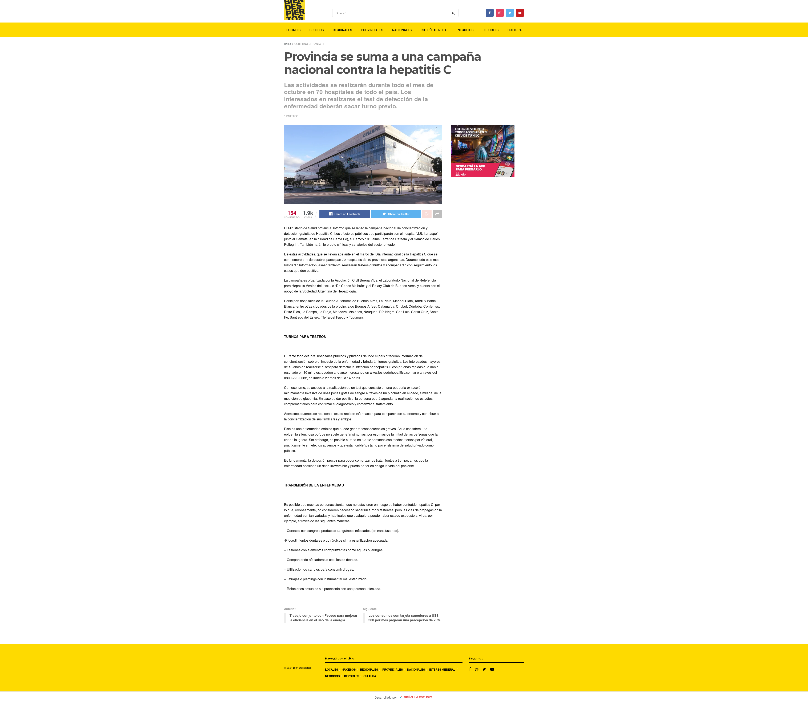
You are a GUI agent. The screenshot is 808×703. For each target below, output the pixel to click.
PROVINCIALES (372, 30)
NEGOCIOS (465, 30)
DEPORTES (490, 30)
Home (287, 43)
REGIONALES (342, 30)
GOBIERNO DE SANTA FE (309, 43)
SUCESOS (317, 30)
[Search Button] (454, 13)
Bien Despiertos (302, 667)
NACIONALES (402, 30)
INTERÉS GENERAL (434, 30)
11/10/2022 (291, 116)
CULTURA (515, 30)
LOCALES (293, 30)
